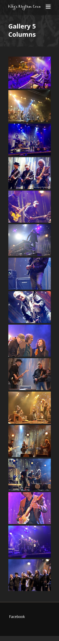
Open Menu (48, 6)
